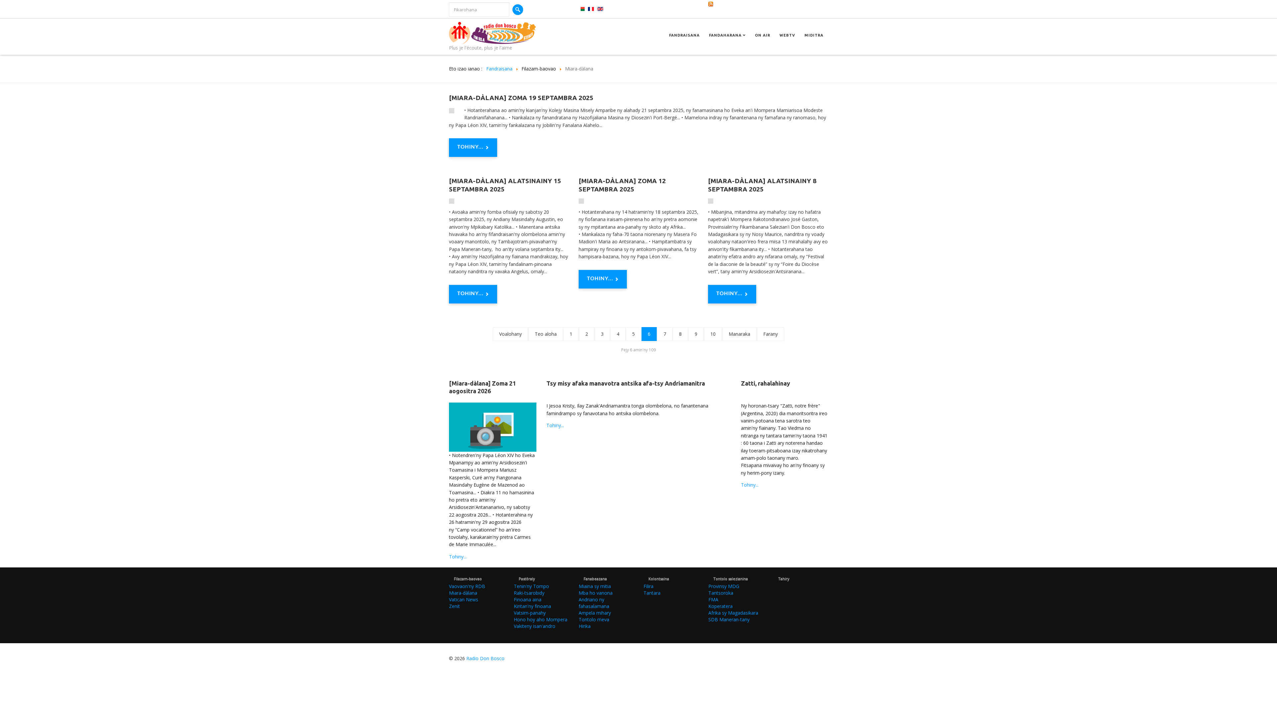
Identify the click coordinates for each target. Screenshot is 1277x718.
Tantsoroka (720, 593)
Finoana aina (527, 599)
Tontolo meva (594, 619)
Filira (648, 586)
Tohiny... (470, 147)
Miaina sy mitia (595, 586)
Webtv (787, 35)
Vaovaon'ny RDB (467, 586)
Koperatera (720, 606)
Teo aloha (546, 334)
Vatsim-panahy (530, 613)
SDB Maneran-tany (729, 619)
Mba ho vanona (596, 593)
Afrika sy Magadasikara (733, 613)
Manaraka (739, 334)
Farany (770, 334)
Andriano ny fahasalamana (594, 602)
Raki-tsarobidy (529, 593)
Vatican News (463, 599)
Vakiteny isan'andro (534, 626)
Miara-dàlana (463, 593)
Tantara (651, 593)
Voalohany (510, 334)
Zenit (454, 606)
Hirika (585, 626)
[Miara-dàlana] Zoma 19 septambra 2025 (521, 97)
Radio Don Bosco (485, 658)
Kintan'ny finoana (532, 606)
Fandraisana (684, 35)
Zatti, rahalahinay (765, 383)
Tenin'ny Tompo (531, 586)
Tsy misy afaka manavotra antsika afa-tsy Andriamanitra (625, 383)
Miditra (813, 35)
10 (713, 334)
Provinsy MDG (723, 586)
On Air (762, 35)
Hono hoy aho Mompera (540, 619)
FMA (713, 599)
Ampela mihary (595, 613)
